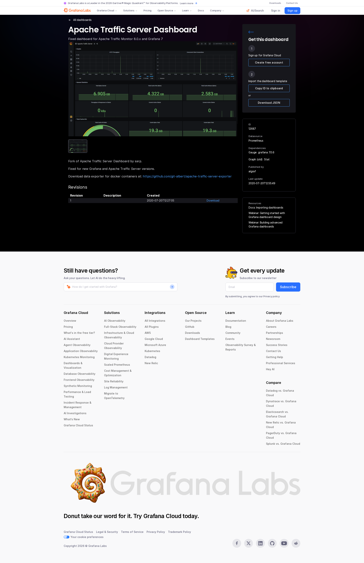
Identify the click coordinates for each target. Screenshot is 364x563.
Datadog (150, 357)
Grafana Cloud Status (78, 425)
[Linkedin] (260, 543)
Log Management (116, 387)
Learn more (186, 3)
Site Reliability (113, 381)
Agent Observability (77, 345)
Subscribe (288, 287)
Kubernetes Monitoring (79, 357)
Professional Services (280, 363)
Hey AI (270, 369)
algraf (252, 171)
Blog (228, 326)
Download (213, 200)
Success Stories (276, 345)
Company (215, 10)
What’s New (72, 419)
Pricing (147, 10)
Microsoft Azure (155, 345)
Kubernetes (152, 351)
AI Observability (114, 320)
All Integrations (155, 320)
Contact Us (273, 351)
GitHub (189, 326)
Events (230, 338)
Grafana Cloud (105, 10)
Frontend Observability (79, 379)
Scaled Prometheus (117, 364)
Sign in (275, 10)
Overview (70, 320)
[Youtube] (284, 543)
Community (232, 332)
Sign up (292, 10)
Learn (185, 10)
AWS (148, 332)
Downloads (192, 332)
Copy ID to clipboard (269, 88)
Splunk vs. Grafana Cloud (283, 443)
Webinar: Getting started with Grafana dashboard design (267, 215)
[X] (248, 543)
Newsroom (273, 338)
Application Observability (81, 351)
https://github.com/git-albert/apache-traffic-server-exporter (187, 176)
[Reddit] (296, 543)
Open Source (165, 10)
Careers (271, 326)
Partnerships (274, 332)
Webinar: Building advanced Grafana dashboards (265, 224)
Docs (201, 10)
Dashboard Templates (200, 338)
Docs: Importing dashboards (266, 207)
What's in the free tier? (79, 332)
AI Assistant (72, 338)
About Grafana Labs (279, 320)
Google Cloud (154, 338)
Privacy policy (271, 296)
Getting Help (274, 357)
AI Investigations (75, 413)
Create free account (269, 62)
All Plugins (152, 326)
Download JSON (269, 102)
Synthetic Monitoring (78, 385)
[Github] (272, 543)
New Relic (151, 363)
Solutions (128, 10)
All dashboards (82, 19)
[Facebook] (236, 543)
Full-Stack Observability (120, 326)
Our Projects (193, 320)
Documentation (235, 320)
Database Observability (79, 373)
